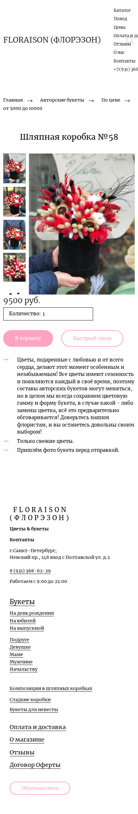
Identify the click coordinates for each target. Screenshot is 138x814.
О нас (119, 52)
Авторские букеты (62, 100)
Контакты (124, 61)
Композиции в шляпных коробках (51, 688)
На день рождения (32, 613)
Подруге (19, 640)
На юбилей (23, 621)
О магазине (27, 739)
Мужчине (21, 662)
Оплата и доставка (38, 727)
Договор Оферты (35, 764)
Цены (119, 27)
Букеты (22, 602)
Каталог (122, 10)
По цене (110, 100)
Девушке (20, 647)
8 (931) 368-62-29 (30, 571)
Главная (13, 100)
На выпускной (27, 628)
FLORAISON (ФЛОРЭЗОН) (52, 40)
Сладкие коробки (30, 699)
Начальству (24, 669)
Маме (16, 654)
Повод (120, 18)
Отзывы (122, 44)
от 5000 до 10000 (22, 108)
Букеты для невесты (34, 709)
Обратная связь (40, 788)
